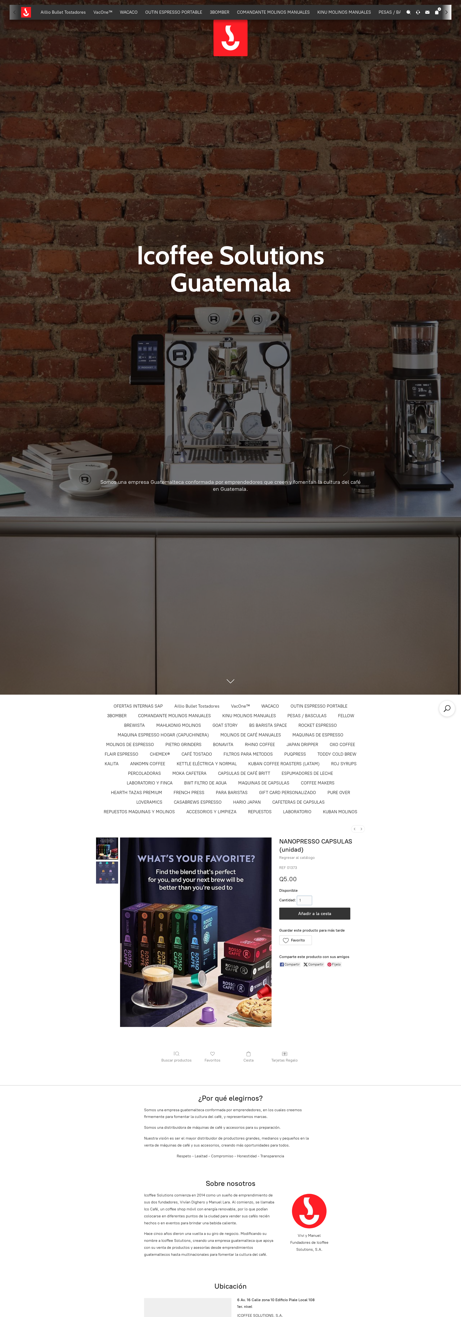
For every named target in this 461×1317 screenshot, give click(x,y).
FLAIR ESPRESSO (121, 754)
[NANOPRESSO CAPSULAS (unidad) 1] (107, 873)
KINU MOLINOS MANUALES (344, 12)
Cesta (248, 1060)
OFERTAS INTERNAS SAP (138, 706)
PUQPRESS (295, 754)
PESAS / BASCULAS (398, 12)
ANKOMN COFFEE (147, 763)
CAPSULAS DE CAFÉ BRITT (244, 773)
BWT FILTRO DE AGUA (205, 783)
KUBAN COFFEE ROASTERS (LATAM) (284, 763)
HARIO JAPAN (247, 802)
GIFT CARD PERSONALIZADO (287, 792)
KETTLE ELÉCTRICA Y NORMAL (207, 763)
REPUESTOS (260, 811)
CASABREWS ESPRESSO (198, 802)
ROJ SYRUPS (344, 763)
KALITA (112, 763)
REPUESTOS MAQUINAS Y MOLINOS (139, 811)
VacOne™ (102, 12)
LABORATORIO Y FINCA (150, 783)
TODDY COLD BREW (336, 754)
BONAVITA (223, 744)
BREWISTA (134, 725)
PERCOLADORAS (144, 773)
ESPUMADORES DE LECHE (307, 773)
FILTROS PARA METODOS (248, 754)
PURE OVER (339, 792)
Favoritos (212, 1060)
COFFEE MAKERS (317, 783)
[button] (295, 940)
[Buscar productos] (447, 708)
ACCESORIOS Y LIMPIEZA (211, 811)
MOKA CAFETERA (189, 773)
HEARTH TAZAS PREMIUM (136, 792)
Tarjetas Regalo (284, 1060)
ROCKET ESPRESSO (317, 725)
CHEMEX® (160, 754)
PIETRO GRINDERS (183, 744)
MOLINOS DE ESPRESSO (130, 744)
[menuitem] (354, 828)
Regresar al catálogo (297, 857)
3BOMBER (219, 12)
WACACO (129, 12)
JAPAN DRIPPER (302, 744)
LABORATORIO (297, 811)
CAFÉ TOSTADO (197, 754)
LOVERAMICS (149, 802)
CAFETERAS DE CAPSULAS (298, 802)
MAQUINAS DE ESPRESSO (317, 735)
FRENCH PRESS (189, 792)
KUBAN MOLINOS (340, 811)
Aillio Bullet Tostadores (63, 12)
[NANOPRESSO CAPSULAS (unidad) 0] (107, 849)
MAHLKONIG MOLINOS (178, 725)
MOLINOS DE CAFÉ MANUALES (250, 735)
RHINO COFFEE (260, 744)
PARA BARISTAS (232, 792)
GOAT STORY (225, 725)
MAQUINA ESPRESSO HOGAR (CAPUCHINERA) (163, 735)
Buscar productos (176, 1060)
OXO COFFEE (342, 744)
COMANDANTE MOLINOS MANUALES (273, 12)
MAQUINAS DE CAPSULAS (263, 783)
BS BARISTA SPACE (268, 725)
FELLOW (346, 715)
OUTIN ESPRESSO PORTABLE (173, 12)
